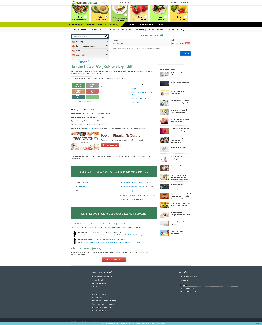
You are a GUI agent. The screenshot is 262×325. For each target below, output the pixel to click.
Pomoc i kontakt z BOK (188, 291)
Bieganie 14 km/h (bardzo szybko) (131, 182)
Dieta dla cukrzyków (98, 310)
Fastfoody (79, 42)
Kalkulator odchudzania (155, 30)
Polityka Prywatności (157, 323)
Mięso (77, 51)
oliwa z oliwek (86, 182)
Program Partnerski (187, 288)
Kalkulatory (75, 24)
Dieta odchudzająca (98, 283)
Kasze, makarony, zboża (85, 46)
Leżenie (122, 199)
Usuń (188, 43)
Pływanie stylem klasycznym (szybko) (132, 186)
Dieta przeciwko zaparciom (101, 307)
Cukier (133, 89)
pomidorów (81, 191)
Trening (161, 24)
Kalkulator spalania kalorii (97, 30)
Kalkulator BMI (138, 30)
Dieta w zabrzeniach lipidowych (103, 304)
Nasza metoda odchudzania (101, 277)
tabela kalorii (90, 128)
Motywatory (184, 280)
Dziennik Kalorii (146, 24)
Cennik (94, 287)
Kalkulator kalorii (79, 30)
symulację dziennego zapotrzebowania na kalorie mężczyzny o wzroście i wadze (114, 242)
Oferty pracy (184, 285)
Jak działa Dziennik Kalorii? (190, 277)
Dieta (130, 24)
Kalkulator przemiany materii (120, 30)
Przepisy (102, 24)
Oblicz (185, 54)
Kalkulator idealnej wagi (175, 30)
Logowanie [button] (173, 2)
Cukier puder (135, 102)
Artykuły (90, 24)
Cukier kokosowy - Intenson (140, 98)
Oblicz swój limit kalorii (113, 260)
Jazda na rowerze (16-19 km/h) (130, 191)
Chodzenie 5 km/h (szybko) (129, 195)
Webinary (114, 24)
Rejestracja (185, 2)
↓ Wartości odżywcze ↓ (85, 101)
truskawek (82, 186)
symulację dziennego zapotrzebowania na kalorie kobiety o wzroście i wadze (113, 235)
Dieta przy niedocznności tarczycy (103, 301)
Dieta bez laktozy (97, 297)
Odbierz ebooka (109, 145)
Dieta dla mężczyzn (98, 294)
